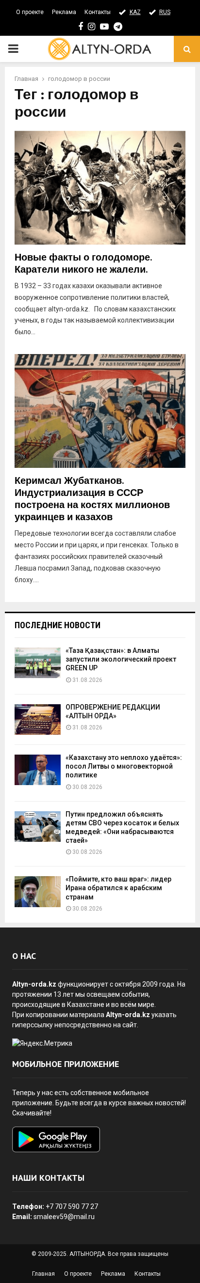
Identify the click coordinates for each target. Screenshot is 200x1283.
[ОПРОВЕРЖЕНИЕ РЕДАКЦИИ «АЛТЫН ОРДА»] (38, 719)
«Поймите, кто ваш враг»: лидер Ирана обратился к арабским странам (118, 887)
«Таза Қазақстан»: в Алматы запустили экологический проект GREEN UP (121, 659)
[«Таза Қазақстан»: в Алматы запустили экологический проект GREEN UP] (38, 663)
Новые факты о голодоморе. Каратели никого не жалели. (83, 263)
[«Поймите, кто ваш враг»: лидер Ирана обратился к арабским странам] (38, 891)
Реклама (64, 12)
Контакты (97, 12)
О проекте (30, 12)
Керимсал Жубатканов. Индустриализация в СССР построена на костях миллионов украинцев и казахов (92, 499)
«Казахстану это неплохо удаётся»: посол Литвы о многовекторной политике (124, 766)
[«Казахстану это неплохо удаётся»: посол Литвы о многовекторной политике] (38, 770)
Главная (43, 1273)
